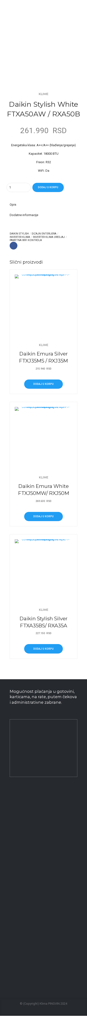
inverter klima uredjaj (49, 237)
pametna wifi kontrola (26, 240)
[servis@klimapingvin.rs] (12, 971)
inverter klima (20, 237)
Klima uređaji (19, 918)
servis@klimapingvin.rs (40, 971)
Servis (14, 850)
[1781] (43, 303)
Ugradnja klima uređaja (26, 860)
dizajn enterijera (44, 233)
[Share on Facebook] (13, 246)
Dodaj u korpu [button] (43, 384)
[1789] (43, 435)
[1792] (43, 568)
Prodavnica (17, 908)
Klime (43, 94)
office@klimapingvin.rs (34, 815)
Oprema (15, 871)
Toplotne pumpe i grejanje (28, 929)
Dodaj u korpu (48, 187)
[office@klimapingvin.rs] (12, 815)
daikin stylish (19, 233)
